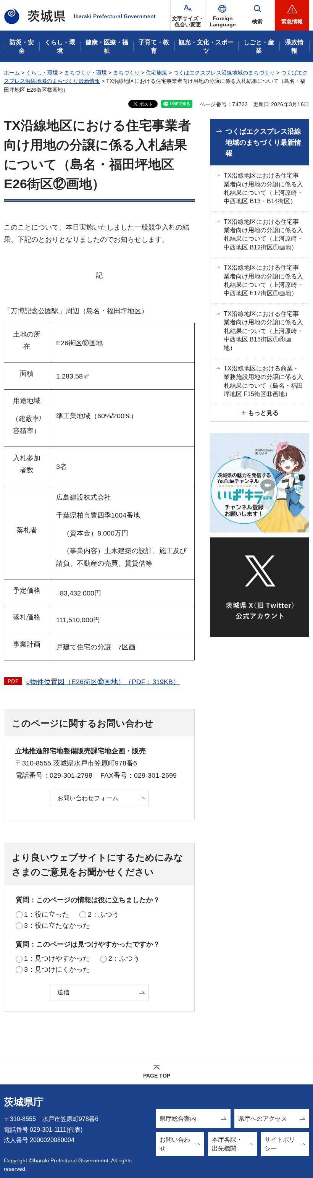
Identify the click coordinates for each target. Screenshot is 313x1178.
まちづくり (126, 73)
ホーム (12, 73)
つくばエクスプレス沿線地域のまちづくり (224, 73)
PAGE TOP (156, 1076)
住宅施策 (156, 73)
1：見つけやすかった (57, 958)
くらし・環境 (42, 73)
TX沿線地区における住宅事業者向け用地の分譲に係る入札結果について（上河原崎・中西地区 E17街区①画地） (263, 280)
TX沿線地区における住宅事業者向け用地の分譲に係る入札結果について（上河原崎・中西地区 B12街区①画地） (263, 234)
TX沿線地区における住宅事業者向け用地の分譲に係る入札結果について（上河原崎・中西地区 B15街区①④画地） (263, 331)
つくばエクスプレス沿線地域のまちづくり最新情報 (263, 142)
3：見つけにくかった (57, 969)
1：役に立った (46, 914)
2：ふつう (103, 914)
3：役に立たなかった (57, 925)
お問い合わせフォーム (87, 798)
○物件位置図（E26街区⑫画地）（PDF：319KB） (103, 682)
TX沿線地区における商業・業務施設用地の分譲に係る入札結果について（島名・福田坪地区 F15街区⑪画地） (263, 381)
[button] (222, 15)
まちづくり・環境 (85, 73)
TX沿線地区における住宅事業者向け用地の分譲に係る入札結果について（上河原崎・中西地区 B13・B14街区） (263, 188)
